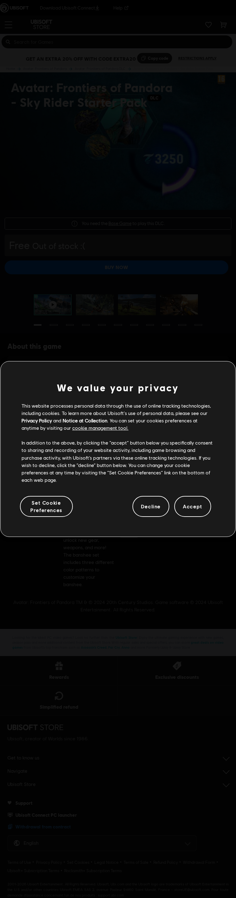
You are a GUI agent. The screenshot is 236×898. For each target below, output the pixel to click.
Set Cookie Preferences (46, 506)
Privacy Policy (37, 420)
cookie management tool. (100, 428)
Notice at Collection (85, 420)
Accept (193, 506)
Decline (151, 506)
